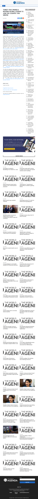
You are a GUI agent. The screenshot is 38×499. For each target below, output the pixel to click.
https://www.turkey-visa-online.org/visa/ (10, 89)
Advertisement (23, 492)
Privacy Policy (16, 493)
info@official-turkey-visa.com (8, 88)
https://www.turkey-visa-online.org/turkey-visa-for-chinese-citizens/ (13, 60)
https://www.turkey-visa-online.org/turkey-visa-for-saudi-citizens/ (13, 48)
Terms (10, 492)
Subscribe (27, 482)
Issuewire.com (15, 36)
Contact (27, 492)
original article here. (6, 94)
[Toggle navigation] (3, 6)
